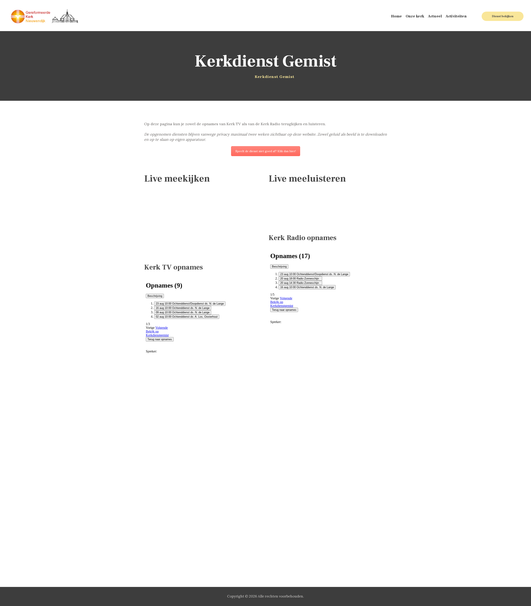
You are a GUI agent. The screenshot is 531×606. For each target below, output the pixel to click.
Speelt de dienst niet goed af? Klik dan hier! (265, 151)
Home (244, 77)
